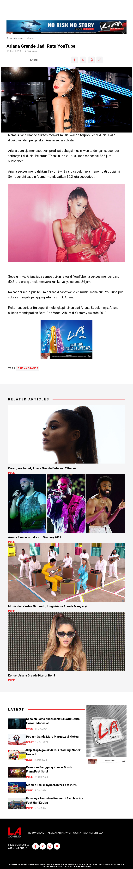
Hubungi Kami (36, 833)
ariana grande (28, 368)
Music (30, 38)
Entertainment (14, 38)
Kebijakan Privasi (59, 833)
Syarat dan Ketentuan (88, 833)
